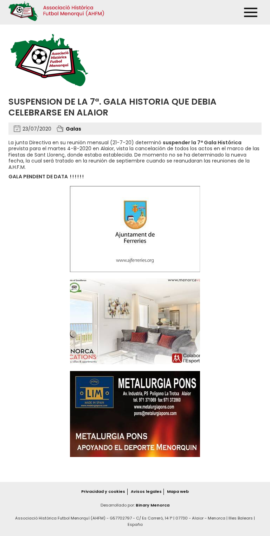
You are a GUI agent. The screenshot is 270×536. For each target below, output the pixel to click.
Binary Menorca (152, 505)
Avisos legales (146, 491)
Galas (73, 128)
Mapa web (178, 491)
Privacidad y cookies (103, 491)
